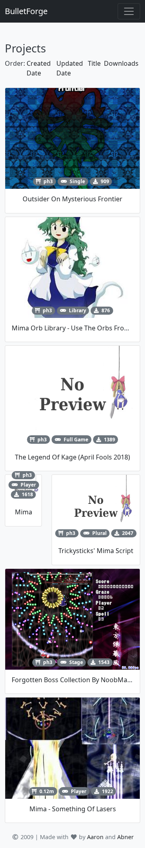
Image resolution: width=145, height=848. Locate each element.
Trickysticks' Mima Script (95, 550)
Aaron (95, 837)
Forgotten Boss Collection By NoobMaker (74, 679)
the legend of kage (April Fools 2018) (72, 457)
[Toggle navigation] (129, 11)
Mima (23, 512)
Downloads (121, 63)
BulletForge (26, 11)
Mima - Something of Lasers (72, 808)
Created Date (39, 68)
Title (94, 63)
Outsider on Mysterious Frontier (72, 198)
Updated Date (69, 68)
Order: (15, 63)
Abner (125, 837)
